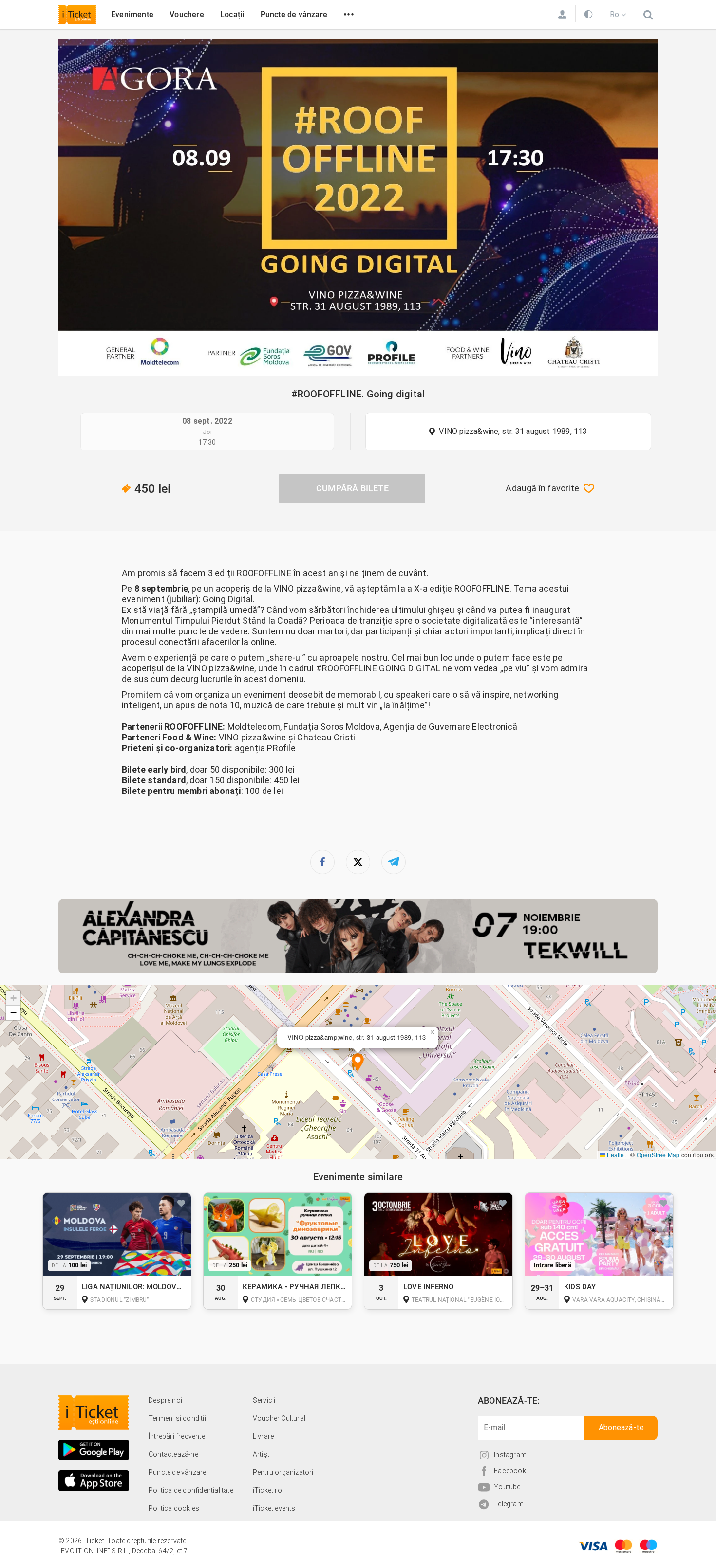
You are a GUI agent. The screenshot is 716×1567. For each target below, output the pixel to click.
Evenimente (132, 14)
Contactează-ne (173, 1454)
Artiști (262, 1454)
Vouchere (187, 14)
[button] (358, 1063)
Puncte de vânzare (294, 14)
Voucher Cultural (279, 1418)
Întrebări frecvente (177, 1436)
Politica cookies (174, 1508)
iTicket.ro (267, 1490)
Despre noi (165, 1400)
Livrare (263, 1436)
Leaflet (615, 1155)
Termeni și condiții (177, 1418)
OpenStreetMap (658, 1155)
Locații (232, 14)
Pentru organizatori (283, 1472)
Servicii (264, 1400)
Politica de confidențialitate (191, 1490)
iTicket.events (274, 1508)
